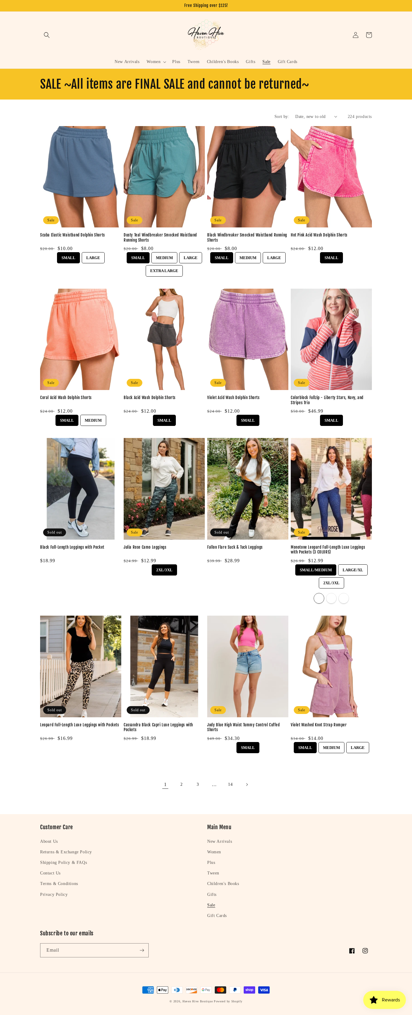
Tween (213, 873)
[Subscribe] (141, 950)
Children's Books (223, 883)
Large (93, 256)
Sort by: (281, 116)
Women (214, 852)
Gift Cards (217, 915)
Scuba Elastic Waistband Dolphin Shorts (72, 235)
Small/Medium (316, 568)
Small (68, 256)
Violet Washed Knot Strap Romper (319, 724)
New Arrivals (219, 841)
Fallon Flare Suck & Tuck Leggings (235, 547)
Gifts (212, 894)
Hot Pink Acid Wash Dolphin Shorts (319, 235)
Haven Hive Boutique (197, 1001)
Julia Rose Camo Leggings (145, 547)
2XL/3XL (164, 568)
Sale (211, 905)
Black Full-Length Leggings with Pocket (72, 547)
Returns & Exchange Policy (66, 852)
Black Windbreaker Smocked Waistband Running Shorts (247, 238)
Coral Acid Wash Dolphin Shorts (66, 397)
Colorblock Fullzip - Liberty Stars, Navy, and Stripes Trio (327, 400)
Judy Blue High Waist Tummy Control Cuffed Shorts (243, 727)
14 (230, 784)
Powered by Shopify (228, 1001)
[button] (46, 35)
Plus (211, 862)
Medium (164, 256)
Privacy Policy (54, 894)
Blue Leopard (331, 598)
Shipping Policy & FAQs (63, 862)
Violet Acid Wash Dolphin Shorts (233, 397)
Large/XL (353, 568)
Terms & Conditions (59, 883)
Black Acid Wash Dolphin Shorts (150, 397)
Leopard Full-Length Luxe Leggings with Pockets (79, 724)
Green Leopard (343, 598)
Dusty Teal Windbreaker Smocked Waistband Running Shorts (160, 238)
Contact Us (50, 873)
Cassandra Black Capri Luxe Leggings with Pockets (158, 727)
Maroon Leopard (319, 598)
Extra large (164, 269)
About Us (49, 841)
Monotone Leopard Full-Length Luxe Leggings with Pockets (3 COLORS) (328, 550)
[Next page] (246, 784)
